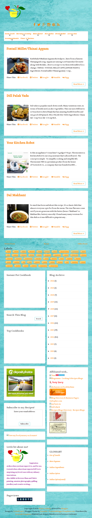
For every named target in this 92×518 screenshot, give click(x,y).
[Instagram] (48, 25)
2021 (52, 288)
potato (60, 262)
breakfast (48, 255)
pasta (45, 262)
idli (24, 262)
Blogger (64, 508)
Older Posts (83, 244)
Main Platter (38, 34)
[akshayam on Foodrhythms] (61, 387)
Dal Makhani (16, 195)
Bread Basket (60, 34)
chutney (9, 259)
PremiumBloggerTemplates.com (62, 511)
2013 (52, 344)
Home (46, 244)
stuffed (18, 266)
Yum (53, 375)
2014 (52, 337)
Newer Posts (9, 244)
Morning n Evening (23, 34)
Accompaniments (12, 38)
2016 (52, 323)
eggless (69, 259)
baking (16, 255)
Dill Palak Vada (18, 96)
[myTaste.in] (55, 404)
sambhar (74, 262)
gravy (9, 262)
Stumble (56, 77)
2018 (52, 309)
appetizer (75, 251)
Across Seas (72, 34)
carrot (66, 255)
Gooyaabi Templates (23, 514)
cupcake (38, 259)
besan (32, 255)
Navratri (32, 251)
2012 (52, 351)
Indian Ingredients (56, 467)
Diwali (16, 251)
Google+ (45, 77)
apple (83, 251)
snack (83, 262)
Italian (24, 251)
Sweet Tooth (10, 34)
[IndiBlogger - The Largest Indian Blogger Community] (57, 395)
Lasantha (43, 511)
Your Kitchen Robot (20, 143)
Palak (40, 251)
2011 (52, 358)
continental (28, 259)
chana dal (75, 255)
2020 (52, 295)
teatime (34, 266)
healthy (17, 262)
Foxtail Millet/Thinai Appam (28, 49)
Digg (66, 77)
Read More (77, 84)
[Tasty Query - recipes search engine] (56, 384)
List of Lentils (54, 455)
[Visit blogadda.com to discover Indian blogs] (60, 375)
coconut (18, 259)
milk (30, 262)
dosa (61, 259)
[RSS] (58, 25)
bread (39, 255)
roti (67, 262)
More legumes (54, 461)
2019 (52, 302)
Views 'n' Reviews (27, 38)
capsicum (57, 255)
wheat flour (54, 266)
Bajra (8, 251)
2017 (52, 316)
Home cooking (45, 508)
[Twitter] (38, 25)
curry (46, 259)
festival (78, 259)
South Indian (64, 251)
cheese (84, 255)
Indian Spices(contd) (57, 479)
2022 (52, 281)
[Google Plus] (43, 25)
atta (8, 255)
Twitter (34, 77)
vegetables (43, 266)
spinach (9, 266)
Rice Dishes (49, 34)
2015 (52, 330)
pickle (52, 262)
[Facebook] (33, 25)
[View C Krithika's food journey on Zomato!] (22, 435)
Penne (47, 251)
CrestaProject (18, 511)
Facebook (23, 77)
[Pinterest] (53, 25)
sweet (26, 266)
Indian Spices (54, 473)
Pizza (55, 251)
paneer (37, 262)
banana (24, 255)
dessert (54, 259)
